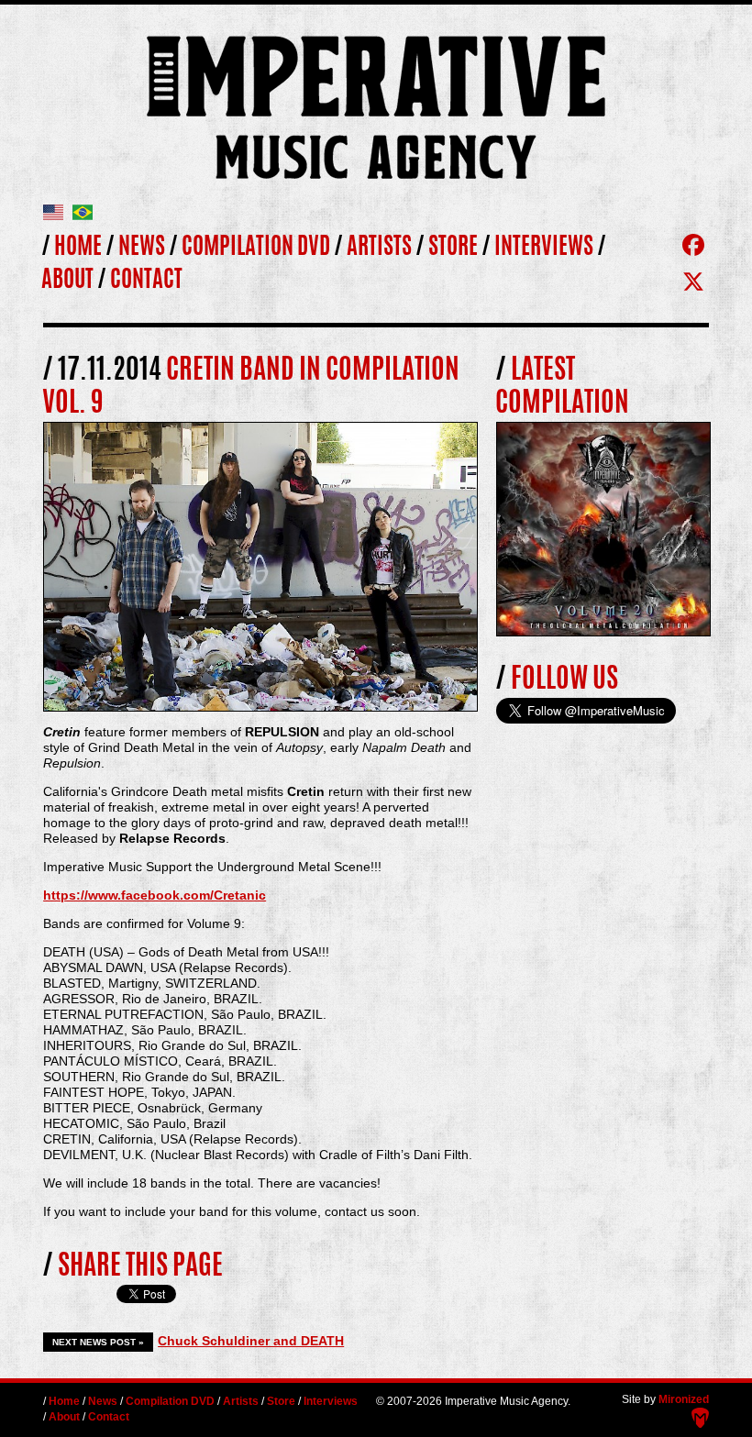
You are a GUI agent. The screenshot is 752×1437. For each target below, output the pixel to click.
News (141, 248)
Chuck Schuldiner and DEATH (251, 1340)
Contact (146, 281)
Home (78, 248)
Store (453, 248)
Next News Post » (98, 1342)
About (67, 281)
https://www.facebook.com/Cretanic (154, 895)
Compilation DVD (256, 248)
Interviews (543, 248)
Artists (379, 248)
